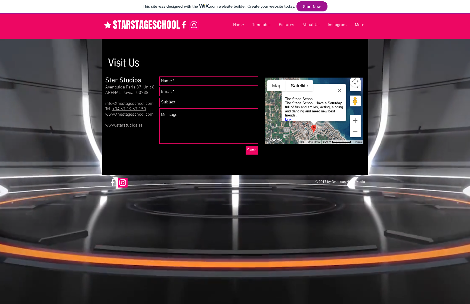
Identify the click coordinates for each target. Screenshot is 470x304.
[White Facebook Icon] (184, 25)
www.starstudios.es (124, 125)
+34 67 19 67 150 (129, 109)
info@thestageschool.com (129, 103)
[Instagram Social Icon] (194, 25)
